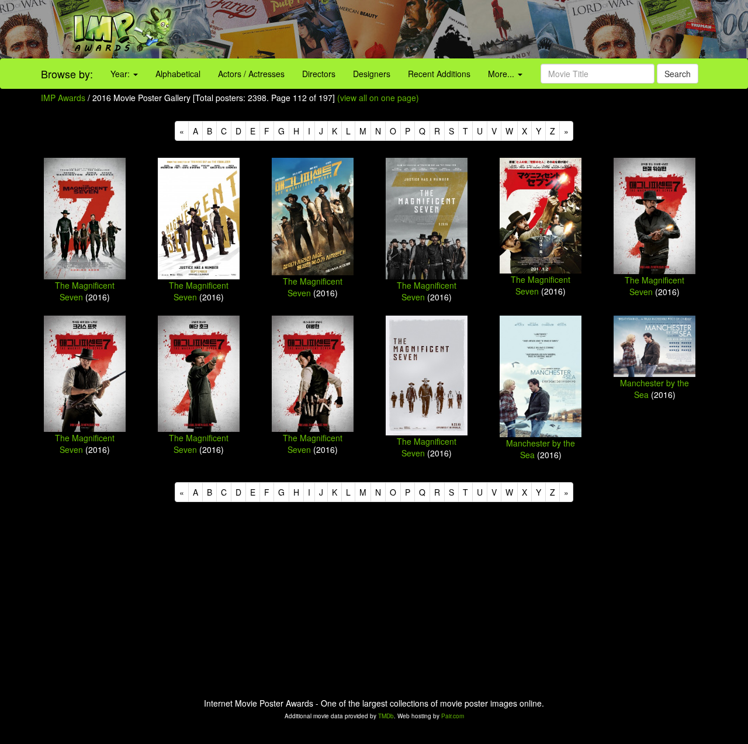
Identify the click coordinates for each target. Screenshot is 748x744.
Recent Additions (439, 73)
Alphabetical (177, 73)
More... (502, 73)
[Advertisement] (467, 29)
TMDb (386, 716)
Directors (318, 73)
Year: (121, 73)
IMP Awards (63, 97)
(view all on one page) (378, 97)
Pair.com (452, 716)
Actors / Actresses (251, 73)
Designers (371, 73)
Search (677, 73)
